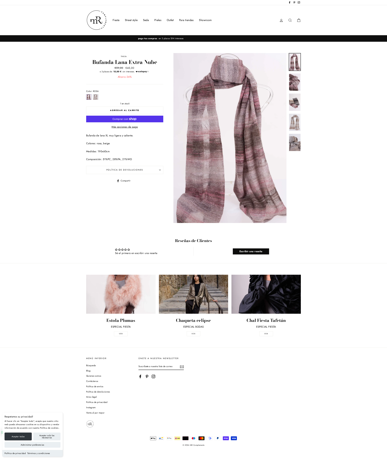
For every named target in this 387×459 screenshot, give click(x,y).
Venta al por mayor (95, 412)
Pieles (157, 20)
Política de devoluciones (124, 169)
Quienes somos (93, 375)
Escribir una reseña (250, 251)
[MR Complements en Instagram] (153, 376)
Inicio (124, 56)
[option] (193, 38)
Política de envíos (94, 386)
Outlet (170, 20)
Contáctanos (92, 381)
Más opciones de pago (125, 127)
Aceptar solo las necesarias (47, 436)
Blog (88, 370)
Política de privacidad (15, 453)
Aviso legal (91, 396)
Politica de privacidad (96, 402)
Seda (146, 20)
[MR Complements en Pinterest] (147, 376)
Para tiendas (186, 20)
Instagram (91, 407)
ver (121, 333)
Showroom (205, 20)
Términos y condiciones (38, 453)
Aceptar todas (18, 436)
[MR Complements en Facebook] (140, 376)
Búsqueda (91, 365)
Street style (131, 20)
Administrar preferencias (32, 444)
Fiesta (116, 20)
